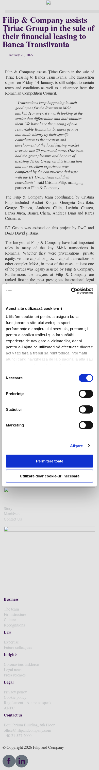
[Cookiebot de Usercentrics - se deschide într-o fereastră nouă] (71, 291)
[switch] (86, 394)
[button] (52, 11)
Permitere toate (49, 461)
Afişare (76, 446)
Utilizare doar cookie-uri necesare (49, 476)
